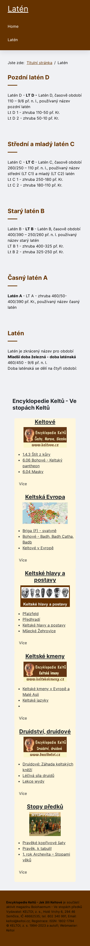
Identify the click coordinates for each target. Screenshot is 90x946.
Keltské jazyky (35, 700)
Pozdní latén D (28, 77)
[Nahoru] (81, 937)
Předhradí (31, 619)
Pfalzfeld (31, 613)
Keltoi (10, 930)
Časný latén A (28, 277)
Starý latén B (26, 210)
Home (13, 26)
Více (23, 483)
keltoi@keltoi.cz (18, 921)
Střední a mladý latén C (41, 144)
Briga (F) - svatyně (39, 530)
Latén (13, 39)
